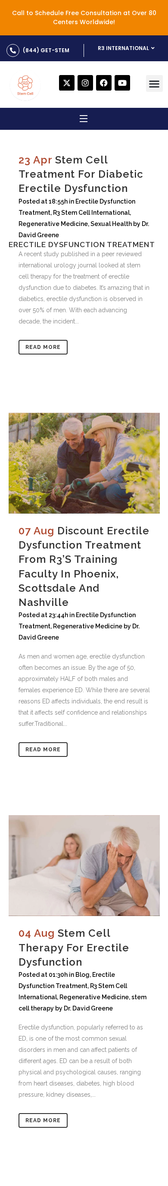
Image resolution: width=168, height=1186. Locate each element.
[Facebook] (104, 83)
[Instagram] (85, 83)
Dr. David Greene (88, 1008)
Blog (82, 974)
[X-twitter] (67, 83)
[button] (154, 83)
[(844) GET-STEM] (12, 50)
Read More (43, 347)
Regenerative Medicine (87, 626)
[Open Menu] (84, 120)
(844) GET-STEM (46, 50)
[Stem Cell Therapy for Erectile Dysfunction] (84, 865)
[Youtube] (122, 83)
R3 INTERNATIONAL (123, 48)
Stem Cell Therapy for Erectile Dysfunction (74, 947)
